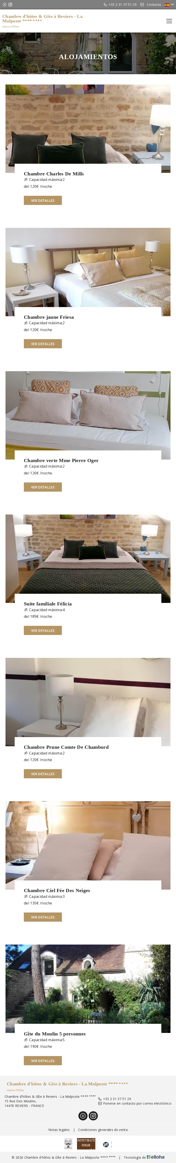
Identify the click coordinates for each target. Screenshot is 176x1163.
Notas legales (59, 1130)
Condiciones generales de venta (103, 1130)
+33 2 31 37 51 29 (117, 1099)
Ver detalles (43, 200)
